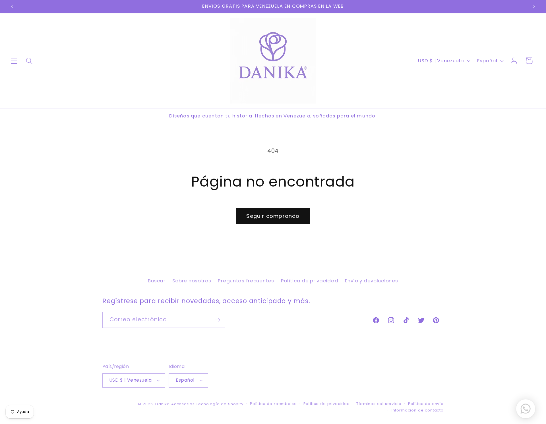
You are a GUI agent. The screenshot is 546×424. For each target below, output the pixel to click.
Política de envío (426, 403)
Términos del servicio (379, 403)
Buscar (156, 280)
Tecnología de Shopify (219, 404)
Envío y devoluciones (371, 280)
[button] (14, 60)
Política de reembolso (273, 403)
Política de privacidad (309, 280)
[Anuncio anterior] (12, 6)
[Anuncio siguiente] (534, 6)
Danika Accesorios (175, 404)
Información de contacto (418, 410)
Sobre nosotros (191, 280)
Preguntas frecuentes (246, 280)
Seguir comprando (272, 216)
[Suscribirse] (217, 320)
